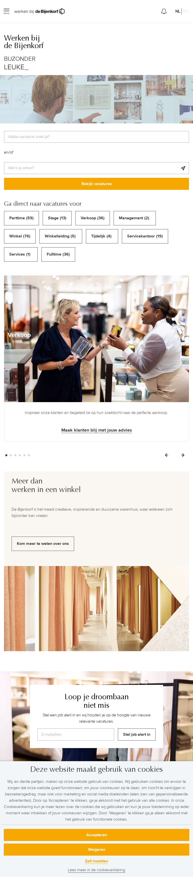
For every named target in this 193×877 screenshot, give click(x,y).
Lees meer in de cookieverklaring (96, 869)
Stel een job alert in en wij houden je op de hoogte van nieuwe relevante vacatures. (97, 718)
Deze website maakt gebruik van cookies (96, 769)
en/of (8, 152)
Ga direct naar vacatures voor (42, 203)
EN (185, 11)
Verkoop (19, 335)
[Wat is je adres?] (183, 168)
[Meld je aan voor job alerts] (164, 11)
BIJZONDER (19, 58)
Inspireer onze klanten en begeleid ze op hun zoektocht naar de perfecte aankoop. (96, 412)
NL (177, 11)
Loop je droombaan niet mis (97, 701)
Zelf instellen (96, 861)
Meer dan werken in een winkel (46, 485)
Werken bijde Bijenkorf (23, 42)
